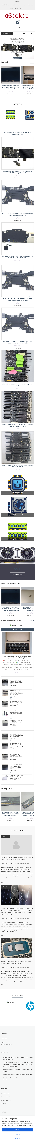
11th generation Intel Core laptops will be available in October (18, 1074)
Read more (3, 882)
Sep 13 (5, 940)
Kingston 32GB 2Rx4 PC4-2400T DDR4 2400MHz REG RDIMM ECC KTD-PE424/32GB (10, 813)
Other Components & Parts (11, 621)
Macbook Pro (5, 5)
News (28, 863)
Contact (5, 1103)
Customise (17, 1134)
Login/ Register (14, 8)
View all (32, 620)
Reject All (17, 1138)
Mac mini (30, 5)
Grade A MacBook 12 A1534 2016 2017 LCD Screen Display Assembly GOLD (10, 608)
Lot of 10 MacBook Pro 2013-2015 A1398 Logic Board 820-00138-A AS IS (17, 466)
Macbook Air (13, 5)
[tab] (8, 132)
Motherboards (8, 132)
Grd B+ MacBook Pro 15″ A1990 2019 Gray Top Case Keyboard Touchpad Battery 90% (16, 745)
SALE (17, 569)
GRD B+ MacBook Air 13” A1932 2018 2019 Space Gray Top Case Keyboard (16, 735)
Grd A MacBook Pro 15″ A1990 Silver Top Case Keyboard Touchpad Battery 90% (16, 756)
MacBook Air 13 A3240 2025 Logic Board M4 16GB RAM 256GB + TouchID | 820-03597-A (17, 257)
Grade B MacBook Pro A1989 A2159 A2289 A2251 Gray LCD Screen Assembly (10, 87)
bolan (3, 863)
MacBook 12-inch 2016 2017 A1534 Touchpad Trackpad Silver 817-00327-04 (16, 777)
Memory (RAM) (27, 132)
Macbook (24, 5)
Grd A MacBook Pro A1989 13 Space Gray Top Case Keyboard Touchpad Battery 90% (16, 682)
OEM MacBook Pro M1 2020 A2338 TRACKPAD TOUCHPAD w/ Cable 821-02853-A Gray (16, 722)
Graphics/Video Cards (17, 134)
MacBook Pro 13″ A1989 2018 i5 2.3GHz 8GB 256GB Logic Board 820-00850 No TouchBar (17, 299)
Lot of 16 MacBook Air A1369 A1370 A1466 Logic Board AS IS (17, 384)
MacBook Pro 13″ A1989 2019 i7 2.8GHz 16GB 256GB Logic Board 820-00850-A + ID (17, 214)
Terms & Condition (7, 1097)
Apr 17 (5, 836)
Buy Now (17, 574)
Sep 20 (5, 886)
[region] (17, 1129)
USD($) (21, 8)
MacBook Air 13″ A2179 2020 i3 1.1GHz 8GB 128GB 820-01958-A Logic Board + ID (17, 172)
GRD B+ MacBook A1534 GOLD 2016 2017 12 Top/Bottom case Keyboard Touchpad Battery (16, 692)
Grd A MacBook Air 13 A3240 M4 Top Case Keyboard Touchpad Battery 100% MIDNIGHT (16, 766)
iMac (19, 5)
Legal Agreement (7, 1100)
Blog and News (23, 863)
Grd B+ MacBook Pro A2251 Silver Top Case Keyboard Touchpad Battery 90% (16, 703)
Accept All (17, 1129)
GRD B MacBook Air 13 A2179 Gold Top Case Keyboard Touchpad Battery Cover (17, 657)
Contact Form (4, 1038)
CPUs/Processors (17, 132)
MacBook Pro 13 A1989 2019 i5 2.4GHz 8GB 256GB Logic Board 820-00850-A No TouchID (17, 342)
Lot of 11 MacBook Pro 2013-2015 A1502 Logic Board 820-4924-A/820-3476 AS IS (17, 425)
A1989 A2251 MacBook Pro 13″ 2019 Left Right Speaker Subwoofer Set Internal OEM (16, 712)
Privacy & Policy (6, 1093)
